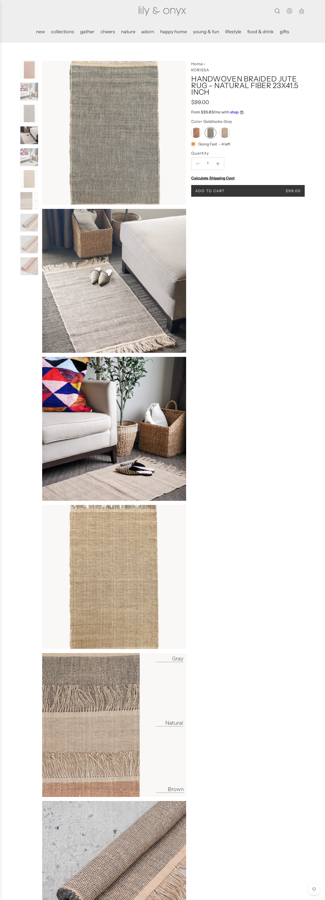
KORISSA (200, 70)
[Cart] (302, 11)
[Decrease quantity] (197, 164)
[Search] (277, 11)
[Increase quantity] (218, 164)
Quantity (200, 153)
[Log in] (289, 11)
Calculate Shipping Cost (213, 178)
